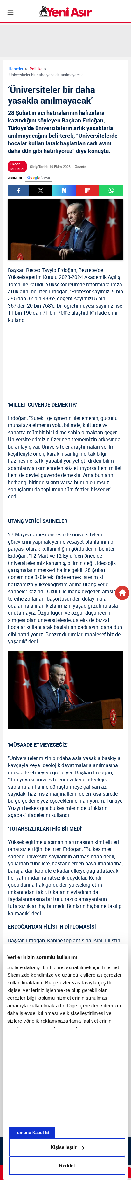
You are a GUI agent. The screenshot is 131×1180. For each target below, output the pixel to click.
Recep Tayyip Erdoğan (51, 270)
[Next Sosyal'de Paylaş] (64, 190)
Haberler (16, 68)
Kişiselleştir (64, 1147)
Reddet (67, 1165)
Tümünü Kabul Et (32, 1132)
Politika (36, 68)
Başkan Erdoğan (93, 772)
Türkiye (114, 800)
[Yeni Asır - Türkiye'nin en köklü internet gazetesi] (65, 11)
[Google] (38, 178)
